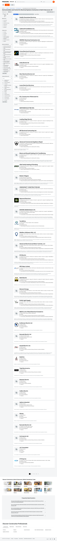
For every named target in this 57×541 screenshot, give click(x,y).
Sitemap (34, 538)
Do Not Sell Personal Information (28, 538)
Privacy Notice (16, 538)
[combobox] (47, 2)
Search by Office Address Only (5, 15)
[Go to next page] (38, 474)
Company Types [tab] (5, 526)
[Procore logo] (5, 1)
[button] (2, 20)
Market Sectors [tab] (12, 526)
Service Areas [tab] (25, 526)
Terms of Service (21, 538)
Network (12, 1)
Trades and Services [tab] (18, 526)
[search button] (54, 2)
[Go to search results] (11, 78)
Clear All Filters (37, 14)
